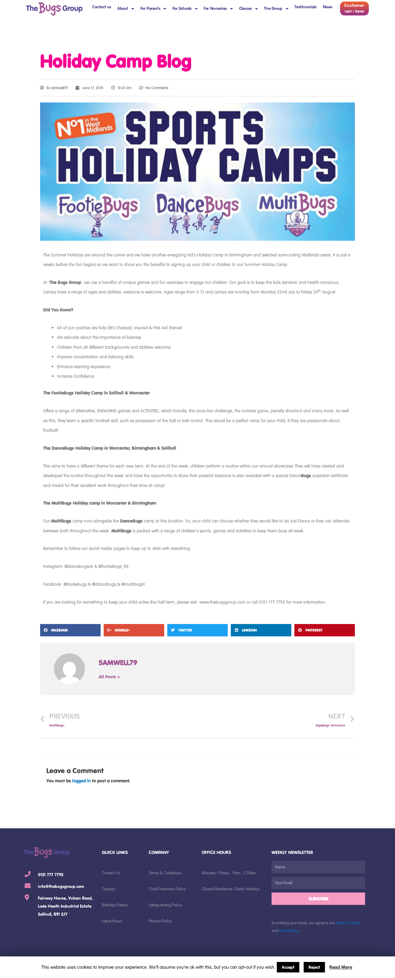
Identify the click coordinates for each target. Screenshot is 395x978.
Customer (354, 5)
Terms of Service (348, 922)
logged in (81, 781)
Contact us (101, 7)
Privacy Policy (288, 930)
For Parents (150, 8)
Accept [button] (288, 967)
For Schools (182, 8)
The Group (273, 8)
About (122, 8)
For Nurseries (215, 8)
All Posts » (109, 676)
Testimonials (305, 7)
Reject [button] (314, 967)
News (327, 7)
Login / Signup (354, 11)
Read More (340, 967)
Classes (245, 8)
